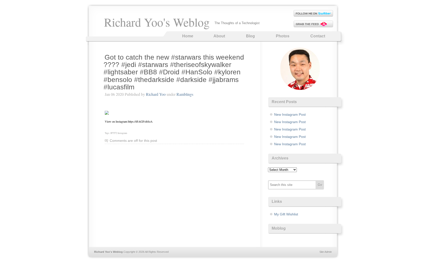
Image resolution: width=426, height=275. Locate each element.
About (219, 36)
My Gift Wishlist (286, 214)
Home (187, 36)
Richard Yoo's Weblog (157, 22)
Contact (317, 36)
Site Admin (326, 251)
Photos (282, 36)
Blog (250, 36)
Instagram (122, 133)
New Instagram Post (290, 114)
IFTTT (113, 133)
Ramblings (185, 94)
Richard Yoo (156, 94)
